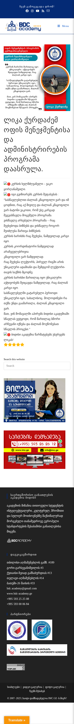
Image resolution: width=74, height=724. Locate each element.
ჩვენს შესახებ (37, 691)
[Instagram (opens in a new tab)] (32, 11)
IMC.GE (53, 698)
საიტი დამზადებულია (35, 698)
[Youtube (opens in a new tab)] (37, 11)
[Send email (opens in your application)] (47, 11)
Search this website (14, 359)
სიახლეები (13, 687)
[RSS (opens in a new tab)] (42, 11)
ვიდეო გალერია (32, 687)
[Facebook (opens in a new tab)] (27, 11)
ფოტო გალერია (54, 687)
